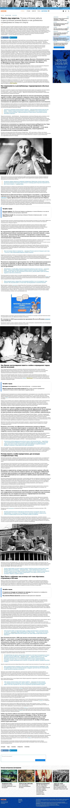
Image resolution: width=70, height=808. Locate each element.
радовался (23, 656)
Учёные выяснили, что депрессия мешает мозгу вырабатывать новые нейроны (61, 33)
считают (40, 700)
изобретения (56, 36)
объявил (29, 737)
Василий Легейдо (8, 15)
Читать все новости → (59, 47)
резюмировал (11, 508)
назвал (6, 397)
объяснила (33, 681)
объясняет (32, 109)
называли (24, 378)
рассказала (22, 569)
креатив (55, 22)
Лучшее (28, 11)
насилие (14, 746)
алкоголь (55, 41)
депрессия (56, 31)
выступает (15, 285)
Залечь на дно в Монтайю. (26, 785)
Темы (19, 802)
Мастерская (44, 11)
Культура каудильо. (26, 212)
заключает (46, 268)
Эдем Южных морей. (25, 215)
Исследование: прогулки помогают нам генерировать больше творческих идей (61, 24)
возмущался (14, 632)
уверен (47, 276)
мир (9, 746)
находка (55, 27)
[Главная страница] (3, 11)
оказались (21, 710)
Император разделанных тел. (43, 789)
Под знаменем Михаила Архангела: (22, 595)
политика (27, 746)
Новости (34, 11)
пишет (43, 441)
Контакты (20, 800)
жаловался (27, 251)
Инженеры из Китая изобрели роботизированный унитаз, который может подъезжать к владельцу (61, 39)
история (2, 15)
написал (47, 664)
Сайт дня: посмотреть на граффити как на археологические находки (61, 29)
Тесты (38, 11)
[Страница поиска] (68, 11)
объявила (26, 707)
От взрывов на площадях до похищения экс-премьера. (25, 592)
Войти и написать (40, 760)
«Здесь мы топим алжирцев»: (61, 786)
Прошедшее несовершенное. (22, 386)
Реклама (20, 799)
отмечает (18, 184)
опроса (20, 688)
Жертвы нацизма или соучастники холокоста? (23, 389)
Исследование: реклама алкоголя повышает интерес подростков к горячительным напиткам (61, 44)
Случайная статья (48, 11)
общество (20, 746)
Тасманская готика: (9, 785)
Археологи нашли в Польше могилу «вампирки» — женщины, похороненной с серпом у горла (61, 19)
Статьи (22, 11)
